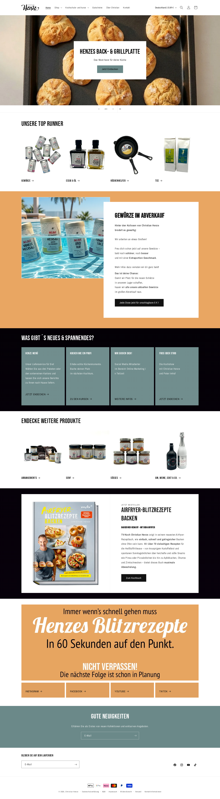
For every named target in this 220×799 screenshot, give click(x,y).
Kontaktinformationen (153, 791)
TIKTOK (163, 691)
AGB (103, 791)
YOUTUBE (120, 691)
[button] (58, 7)
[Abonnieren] (135, 735)
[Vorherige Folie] (98, 109)
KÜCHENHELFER (118, 180)
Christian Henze (71, 791)
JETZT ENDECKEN (35, 394)
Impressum (113, 791)
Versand (138, 791)
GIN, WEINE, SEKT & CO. (166, 478)
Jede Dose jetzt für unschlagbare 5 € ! (139, 302)
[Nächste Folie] (113, 109)
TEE (157, 180)
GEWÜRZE (25, 180)
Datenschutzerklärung (90, 791)
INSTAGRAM (32, 691)
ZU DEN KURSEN (79, 399)
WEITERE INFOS (124, 399)
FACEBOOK (76, 691)
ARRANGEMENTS (29, 478)
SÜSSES (114, 478)
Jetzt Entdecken (110, 69)
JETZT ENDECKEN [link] (169, 399)
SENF (68, 478)
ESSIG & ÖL (71, 180)
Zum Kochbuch (133, 578)
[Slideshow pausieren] (121, 109)
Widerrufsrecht (126, 791)
